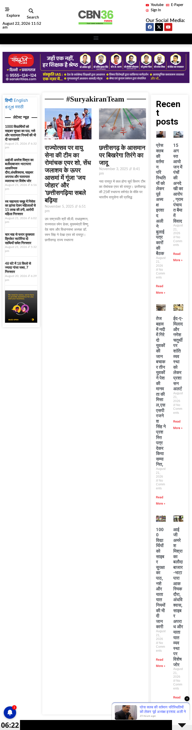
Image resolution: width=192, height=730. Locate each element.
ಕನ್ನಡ (9, 106)
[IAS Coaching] (96, 81)
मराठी (19, 106)
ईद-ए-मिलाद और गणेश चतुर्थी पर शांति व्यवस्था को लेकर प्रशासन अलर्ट (178, 353)
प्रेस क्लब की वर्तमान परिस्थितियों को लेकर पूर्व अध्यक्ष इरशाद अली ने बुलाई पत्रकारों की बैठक (161, 199)
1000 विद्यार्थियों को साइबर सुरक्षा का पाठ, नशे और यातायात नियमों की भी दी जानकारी (160, 578)
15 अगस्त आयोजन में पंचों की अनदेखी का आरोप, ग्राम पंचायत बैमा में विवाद (178, 183)
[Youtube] (168, 27)
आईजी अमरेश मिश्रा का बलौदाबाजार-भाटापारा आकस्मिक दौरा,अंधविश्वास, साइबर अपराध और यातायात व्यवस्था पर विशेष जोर (178, 597)
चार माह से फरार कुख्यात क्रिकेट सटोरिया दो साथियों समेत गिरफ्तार (19, 239)
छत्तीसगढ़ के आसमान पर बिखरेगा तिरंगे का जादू (122, 155)
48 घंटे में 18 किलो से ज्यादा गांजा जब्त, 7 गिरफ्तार (18, 268)
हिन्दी (8, 100)
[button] (31, 11)
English (21, 100)
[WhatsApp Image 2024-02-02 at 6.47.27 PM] (21, 321)
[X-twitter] (159, 27)
